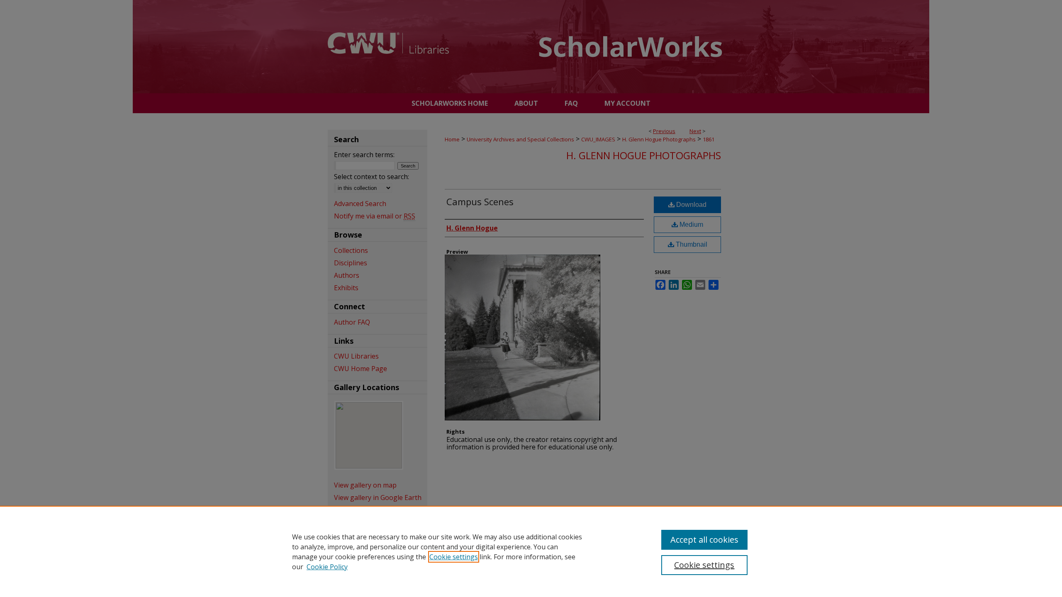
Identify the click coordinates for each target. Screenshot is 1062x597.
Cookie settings (453, 556)
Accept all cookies (704, 539)
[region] (531, 551)
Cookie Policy (327, 566)
